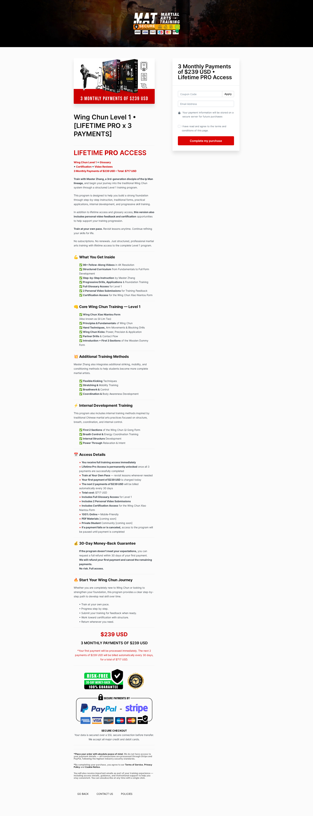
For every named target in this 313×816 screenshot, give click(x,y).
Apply (228, 93)
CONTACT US (105, 793)
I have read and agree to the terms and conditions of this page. (204, 128)
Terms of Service (134, 764)
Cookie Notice (92, 767)
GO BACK (83, 793)
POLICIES (126, 793)
